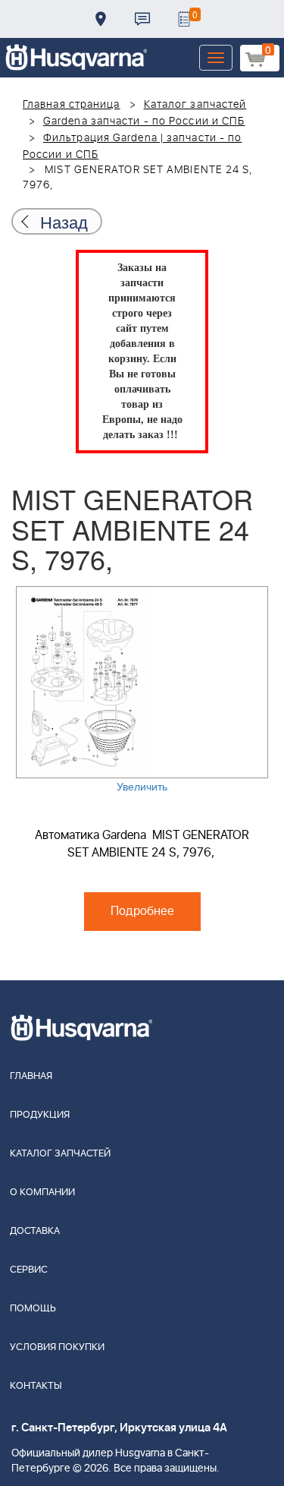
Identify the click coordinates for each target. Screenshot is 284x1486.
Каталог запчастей (195, 104)
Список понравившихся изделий (184, 19)
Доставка (100, 19)
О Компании (42, 1192)
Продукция (40, 1115)
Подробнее (142, 911)
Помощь (33, 1308)
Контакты (142, 19)
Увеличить (142, 785)
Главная (31, 1076)
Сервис (29, 1270)
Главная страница (71, 104)
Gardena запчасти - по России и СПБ (144, 121)
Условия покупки (57, 1347)
